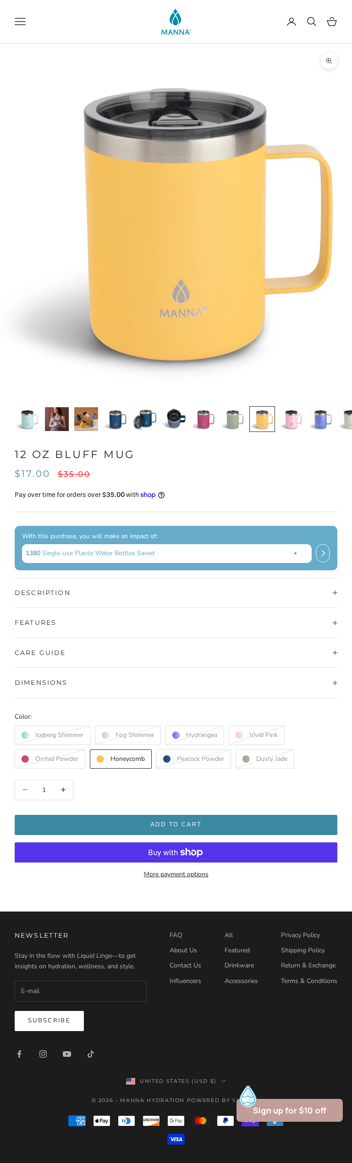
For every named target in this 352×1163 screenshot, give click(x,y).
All (229, 935)
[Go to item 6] (174, 419)
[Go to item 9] (262, 419)
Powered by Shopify (224, 1100)
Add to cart (176, 824)
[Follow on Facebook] (19, 1054)
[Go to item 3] (86, 419)
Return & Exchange (308, 965)
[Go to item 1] (27, 419)
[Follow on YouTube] (67, 1054)
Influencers (185, 981)
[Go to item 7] (203, 419)
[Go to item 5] (145, 419)
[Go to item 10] (291, 419)
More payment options (176, 874)
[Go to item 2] (57, 419)
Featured (237, 950)
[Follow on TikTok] (90, 1054)
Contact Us (185, 965)
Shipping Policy (303, 950)
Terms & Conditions (309, 981)
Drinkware (239, 965)
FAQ (176, 935)
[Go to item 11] (321, 419)
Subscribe (49, 1020)
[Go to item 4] (115, 419)
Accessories (241, 981)
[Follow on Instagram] (43, 1054)
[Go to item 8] (233, 419)
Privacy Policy (300, 935)
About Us (183, 950)
